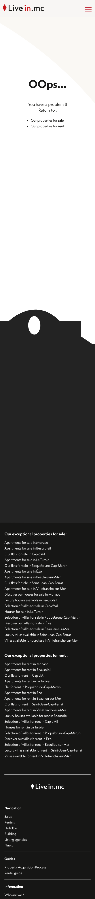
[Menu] (88, 9)
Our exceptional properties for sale (34, 533)
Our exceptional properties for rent (35, 655)
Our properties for (47, 120)
